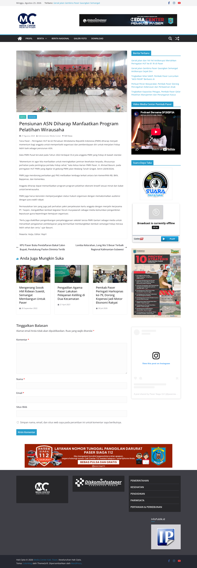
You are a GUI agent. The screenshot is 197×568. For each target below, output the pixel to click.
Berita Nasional (60, 38)
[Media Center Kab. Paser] (19, 38)
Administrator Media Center (49, 136)
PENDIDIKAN (138, 493)
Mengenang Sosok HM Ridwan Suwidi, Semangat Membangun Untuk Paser (32, 295)
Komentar (22, 339)
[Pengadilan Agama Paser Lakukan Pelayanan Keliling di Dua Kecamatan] (72, 267)
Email (20, 393)
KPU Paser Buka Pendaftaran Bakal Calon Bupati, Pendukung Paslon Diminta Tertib (42, 247)
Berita (22, 117)
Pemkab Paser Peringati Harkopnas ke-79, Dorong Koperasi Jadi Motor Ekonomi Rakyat (109, 295)
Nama (20, 379)
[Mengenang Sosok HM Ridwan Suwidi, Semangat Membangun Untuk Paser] (33, 267)
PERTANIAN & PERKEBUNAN (146, 507)
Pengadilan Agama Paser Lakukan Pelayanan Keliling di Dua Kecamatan (71, 293)
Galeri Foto (80, 38)
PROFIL (29, 38)
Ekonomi (32, 117)
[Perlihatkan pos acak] (177, 38)
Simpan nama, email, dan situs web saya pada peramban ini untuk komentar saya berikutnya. (71, 422)
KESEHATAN (137, 487)
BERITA (40, 38)
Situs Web (21, 407)
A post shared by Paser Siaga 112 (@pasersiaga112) (158, 394)
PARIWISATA (137, 500)
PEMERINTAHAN (140, 480)
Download (97, 38)
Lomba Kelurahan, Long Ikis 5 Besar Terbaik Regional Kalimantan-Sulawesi (100, 247)
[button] (45, 38)
